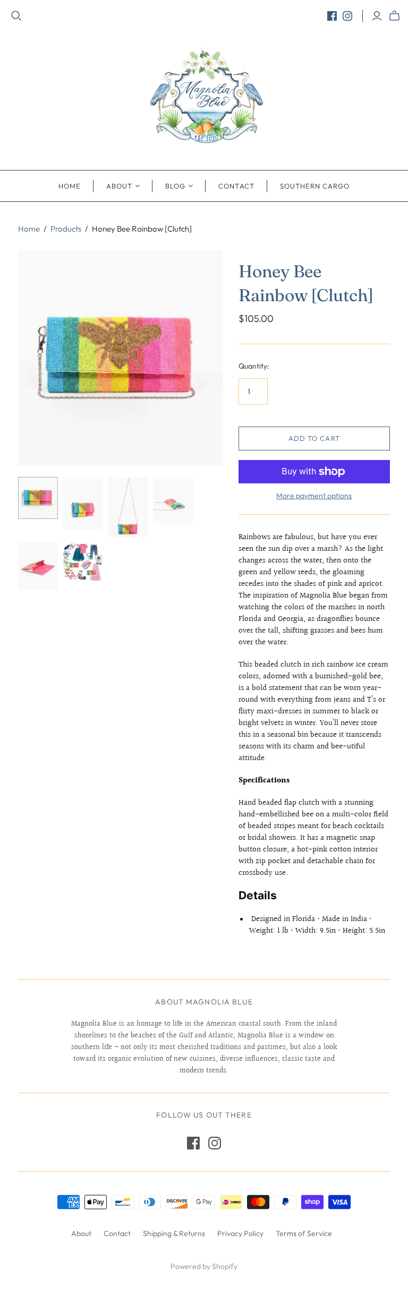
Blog (175, 186)
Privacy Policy (240, 1233)
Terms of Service (304, 1233)
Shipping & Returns (174, 1233)
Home (69, 186)
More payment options (314, 495)
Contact (236, 186)
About (119, 186)
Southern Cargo (315, 186)
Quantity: (254, 366)
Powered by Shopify (204, 1266)
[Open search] (16, 16)
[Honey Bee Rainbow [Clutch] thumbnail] (38, 498)
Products (65, 229)
